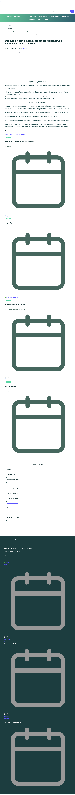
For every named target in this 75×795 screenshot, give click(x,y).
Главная (9, 16)
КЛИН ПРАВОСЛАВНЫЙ (46, 555)
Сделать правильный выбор (10, 643)
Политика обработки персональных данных (14, 560)
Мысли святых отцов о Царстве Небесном (19, 141)
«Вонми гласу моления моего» (15, 304)
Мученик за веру (8, 566)
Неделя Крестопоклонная (13, 223)
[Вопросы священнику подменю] (40, 19)
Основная (10, 28)
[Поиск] (72, 11)
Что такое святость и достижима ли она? (13, 722)
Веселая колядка (10, 386)
